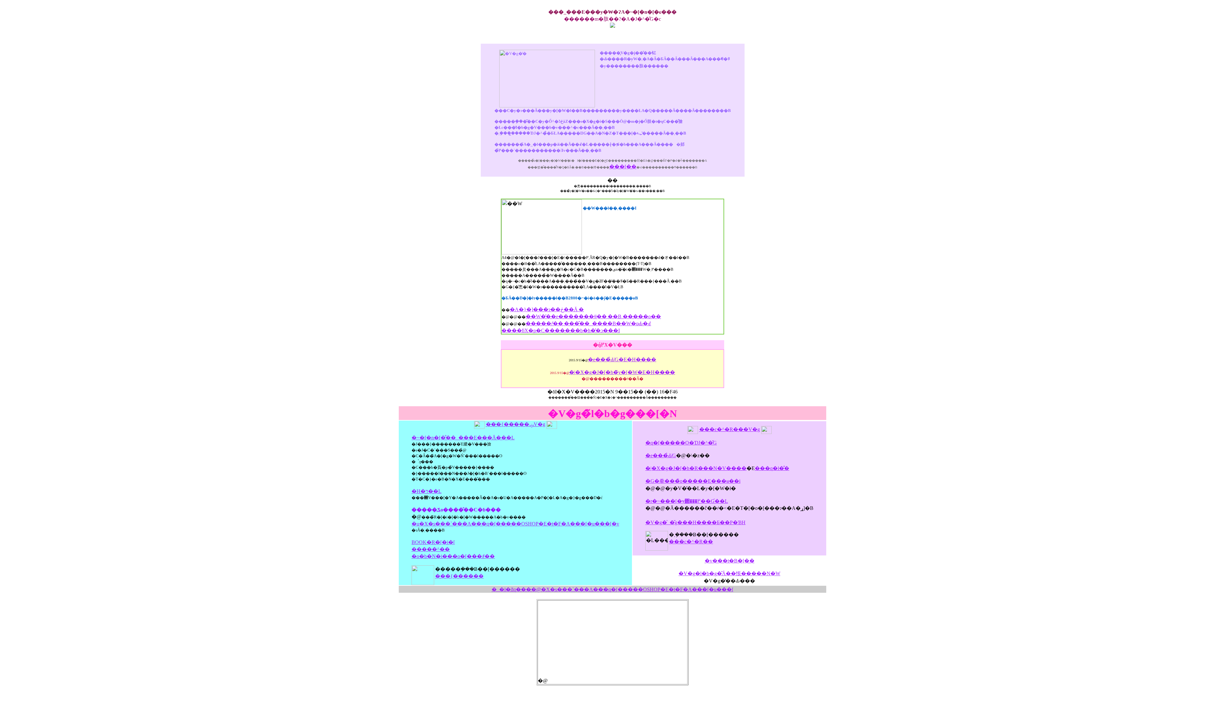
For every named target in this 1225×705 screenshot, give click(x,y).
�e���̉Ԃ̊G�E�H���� (622, 359)
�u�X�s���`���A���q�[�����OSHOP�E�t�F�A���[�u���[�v (515, 523)
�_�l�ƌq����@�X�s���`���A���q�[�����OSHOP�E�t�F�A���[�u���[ (612, 589)
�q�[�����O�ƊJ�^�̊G (681, 442)
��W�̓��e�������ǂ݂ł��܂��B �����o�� (593, 316)
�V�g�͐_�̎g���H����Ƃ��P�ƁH (695, 522)
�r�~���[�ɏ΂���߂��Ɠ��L (686, 501)
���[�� (622, 166)
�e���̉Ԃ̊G (660, 455)
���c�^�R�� (691, 541)
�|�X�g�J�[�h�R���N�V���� (695, 468)
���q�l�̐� (772, 468)
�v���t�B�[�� (729, 560)
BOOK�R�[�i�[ (433, 542)
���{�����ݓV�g (515, 424)
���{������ (459, 576)
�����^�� (431, 549)
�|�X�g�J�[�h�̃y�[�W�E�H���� (622, 372)
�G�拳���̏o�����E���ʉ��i (692, 481)
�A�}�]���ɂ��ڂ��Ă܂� (547, 309)
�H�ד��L (427, 491)
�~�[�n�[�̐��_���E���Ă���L (463, 437)
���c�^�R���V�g (729, 429)
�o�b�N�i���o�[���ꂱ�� (453, 556)
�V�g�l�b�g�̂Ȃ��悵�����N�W (729, 573)
